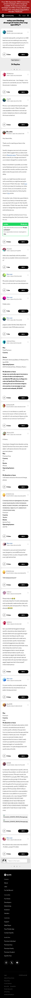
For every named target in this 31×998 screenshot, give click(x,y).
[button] (28, 32)
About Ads (6, 986)
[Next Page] (19, 69)
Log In (24, 16)
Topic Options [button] (15, 60)
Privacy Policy (7, 981)
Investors (7, 910)
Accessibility (13, 986)
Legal (5, 975)
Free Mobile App (9, 929)
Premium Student (9, 952)
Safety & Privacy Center (9, 978)
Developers (7, 902)
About (6, 883)
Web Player (7, 925)
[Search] (19, 16)
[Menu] (28, 16)
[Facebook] (17, 963)
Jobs (5, 887)
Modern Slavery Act (8, 989)
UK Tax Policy (7, 992)
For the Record (8, 890)
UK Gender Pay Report (9, 994)
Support (6, 922)
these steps (20, 10)
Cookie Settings (8, 983)
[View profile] (4, 32)
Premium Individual (10, 941)
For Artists (7, 899)
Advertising (7, 906)
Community (9, 15)
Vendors (6, 913)
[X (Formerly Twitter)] (12, 963)
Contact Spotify (9, 933)
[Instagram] (6, 963)
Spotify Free (8, 956)
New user (9, 274)
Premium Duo (8, 945)
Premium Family (9, 948)
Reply (23, 55)
